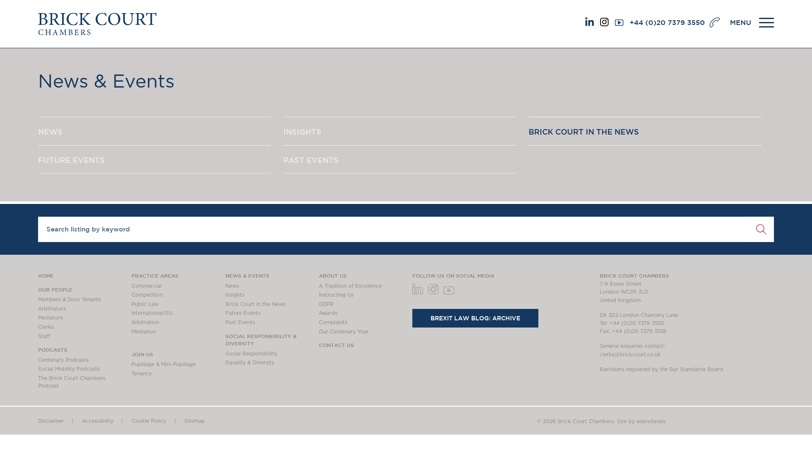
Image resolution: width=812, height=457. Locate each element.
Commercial (147, 286)
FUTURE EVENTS (71, 160)
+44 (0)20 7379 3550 (667, 22)
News (232, 286)
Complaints (333, 322)
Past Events (240, 322)
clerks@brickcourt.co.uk (630, 354)
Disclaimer (51, 421)
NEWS (50, 131)
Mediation (144, 331)
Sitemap (194, 421)
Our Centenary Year (344, 331)
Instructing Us (336, 294)
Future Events (243, 313)
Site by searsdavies (641, 421)
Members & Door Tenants (69, 299)
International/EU (152, 313)
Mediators (50, 317)
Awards (328, 313)
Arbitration (145, 322)
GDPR (326, 304)
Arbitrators (52, 308)
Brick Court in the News (255, 304)
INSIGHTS (302, 131)
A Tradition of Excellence (350, 286)
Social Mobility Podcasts (69, 369)
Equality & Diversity (249, 362)
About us (333, 275)
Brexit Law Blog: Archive (475, 318)
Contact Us (336, 345)
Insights (234, 294)
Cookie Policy (149, 421)
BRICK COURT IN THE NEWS (584, 131)
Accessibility (97, 421)
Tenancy (142, 373)
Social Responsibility (251, 353)
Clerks (46, 327)
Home (46, 275)
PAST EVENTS (311, 160)
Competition (147, 294)
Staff (44, 336)
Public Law (145, 304)
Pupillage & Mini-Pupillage (164, 364)
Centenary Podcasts (63, 360)
